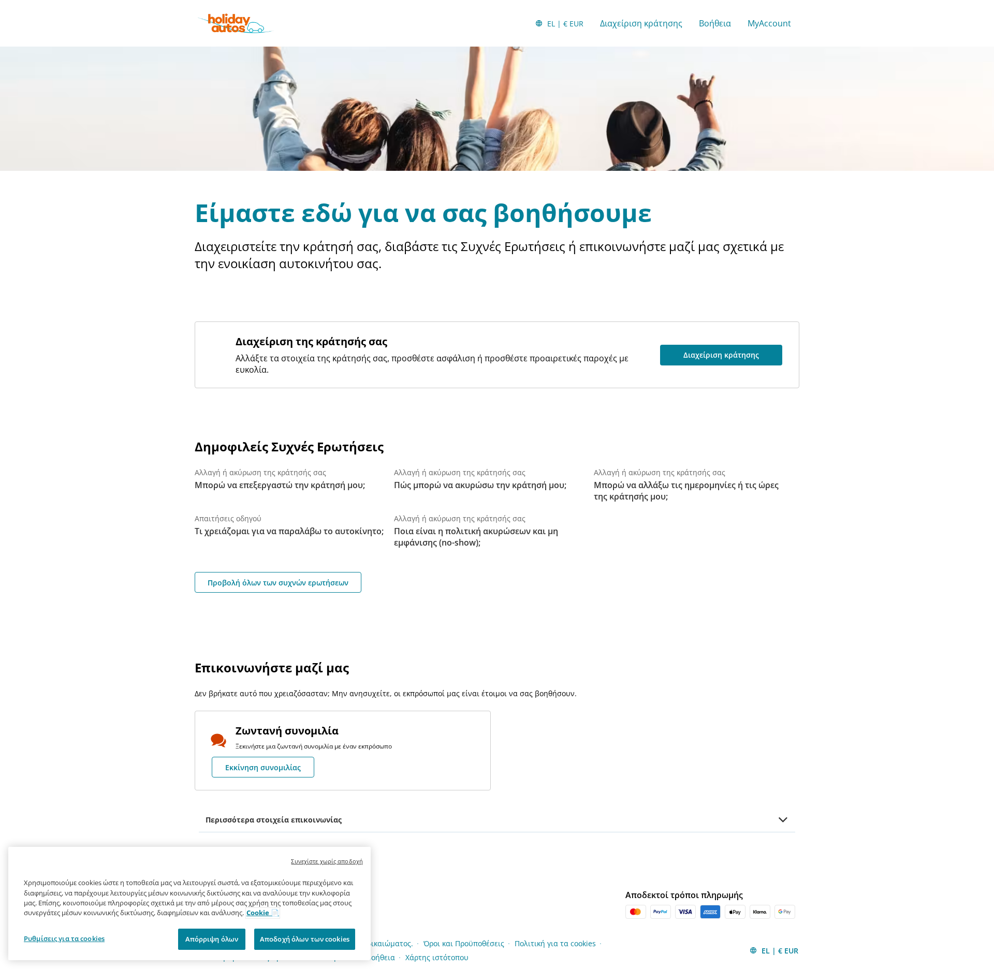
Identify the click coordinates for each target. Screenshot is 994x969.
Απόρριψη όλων (212, 939)
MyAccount (769, 23)
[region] (189, 904)
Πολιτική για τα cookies (555, 943)
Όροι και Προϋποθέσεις (463, 943)
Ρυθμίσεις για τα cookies (64, 938)
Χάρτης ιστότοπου (437, 957)
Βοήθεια (715, 23)
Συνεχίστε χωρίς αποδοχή (327, 861)
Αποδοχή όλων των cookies (304, 939)
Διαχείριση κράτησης (641, 23)
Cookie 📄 (262, 913)
